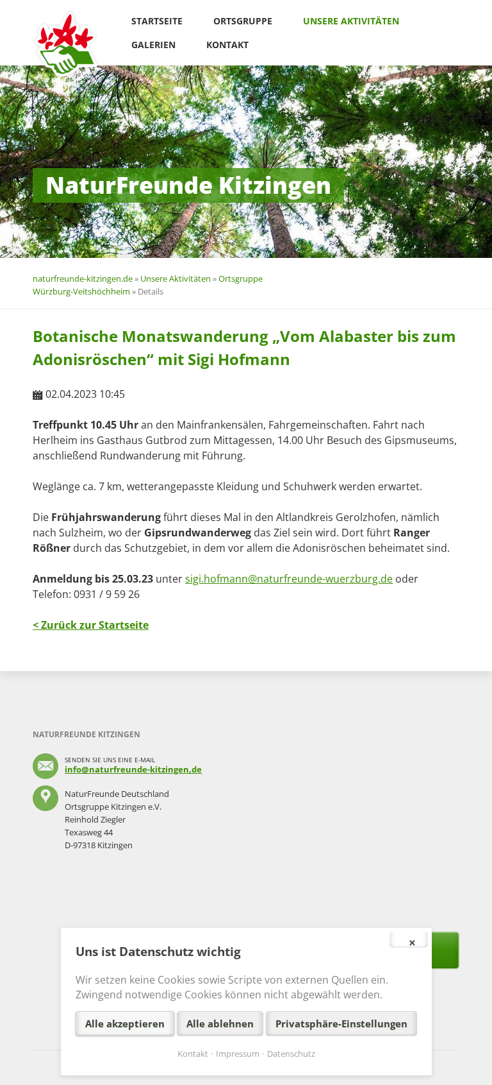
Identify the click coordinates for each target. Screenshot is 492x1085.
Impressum (237, 1053)
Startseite (157, 21)
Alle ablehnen (220, 1023)
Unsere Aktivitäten (351, 21)
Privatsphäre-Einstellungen (341, 1023)
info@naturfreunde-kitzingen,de (133, 769)
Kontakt (227, 44)
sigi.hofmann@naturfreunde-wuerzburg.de (289, 579)
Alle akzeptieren (125, 1023)
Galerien (153, 44)
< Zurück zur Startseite (91, 625)
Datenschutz (291, 1053)
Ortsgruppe (242, 21)
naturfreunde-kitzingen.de (83, 278)
